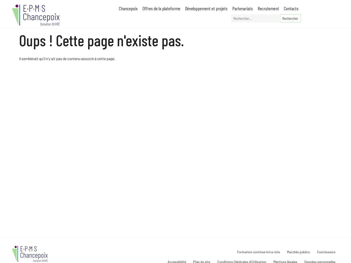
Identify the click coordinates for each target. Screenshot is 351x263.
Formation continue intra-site (258, 252)
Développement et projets (206, 8)
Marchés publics (298, 252)
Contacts (291, 8)
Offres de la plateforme (161, 8)
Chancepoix (128, 8)
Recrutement (268, 8)
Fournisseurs (326, 252)
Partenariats (242, 8)
